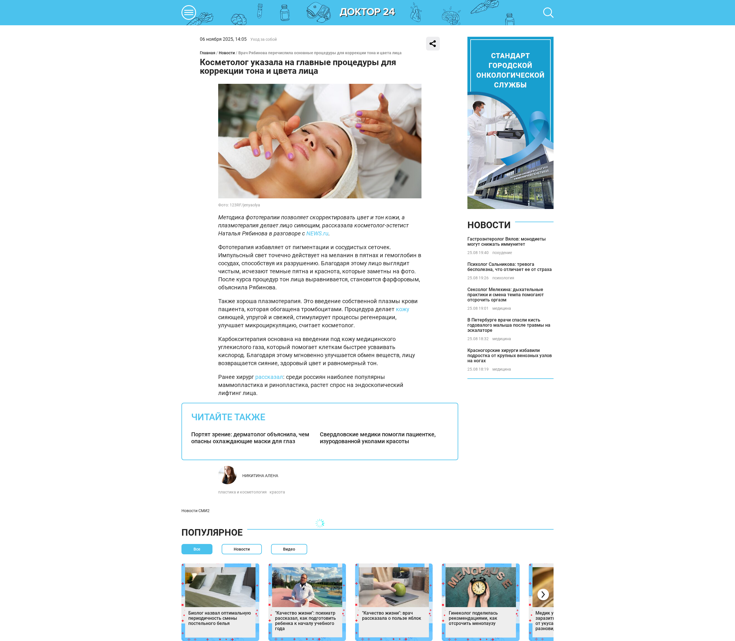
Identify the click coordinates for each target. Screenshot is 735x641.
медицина (501, 308)
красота (277, 492)
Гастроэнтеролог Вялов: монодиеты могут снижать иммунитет (506, 241)
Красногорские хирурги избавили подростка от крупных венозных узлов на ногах (509, 355)
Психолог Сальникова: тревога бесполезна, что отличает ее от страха (509, 267)
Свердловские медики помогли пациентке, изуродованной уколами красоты (378, 438)
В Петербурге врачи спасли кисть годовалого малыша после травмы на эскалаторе (508, 325)
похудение (502, 252)
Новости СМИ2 (195, 510)
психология (503, 278)
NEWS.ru (317, 233)
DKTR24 (367, 12)
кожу (401, 309)
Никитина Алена (260, 475)
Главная (207, 53)
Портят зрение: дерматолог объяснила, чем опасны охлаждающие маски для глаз (250, 438)
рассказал (269, 376)
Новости (227, 53)
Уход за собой (263, 39)
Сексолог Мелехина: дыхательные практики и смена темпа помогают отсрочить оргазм (505, 295)
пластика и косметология (242, 492)
